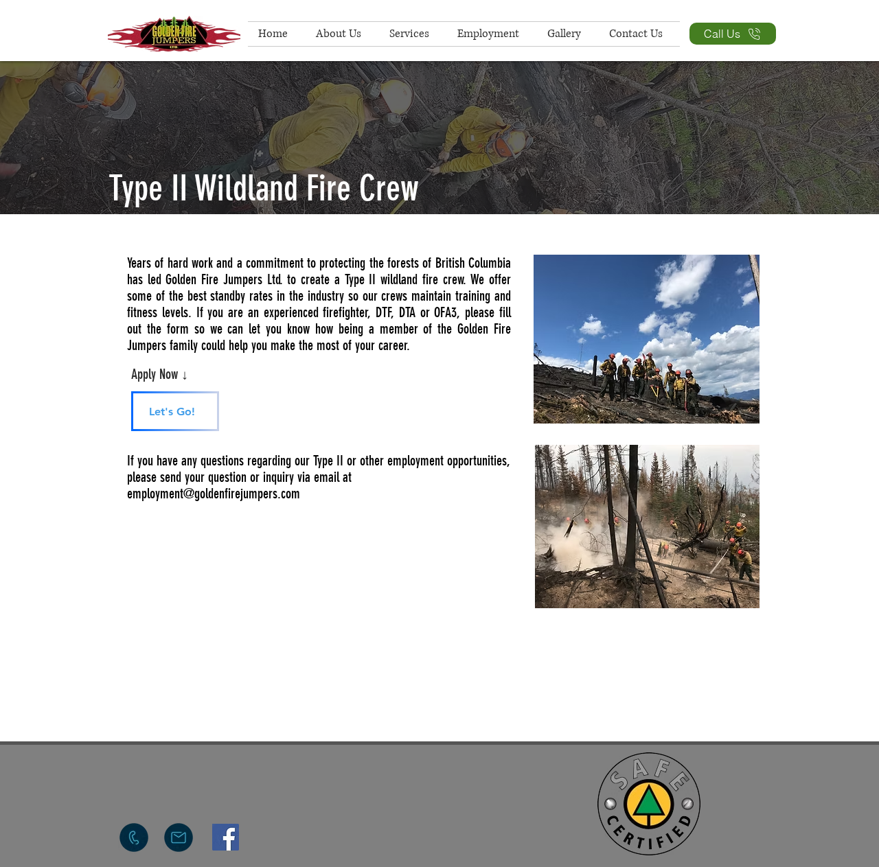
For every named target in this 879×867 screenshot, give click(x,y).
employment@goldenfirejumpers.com (213, 493)
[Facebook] (225, 837)
